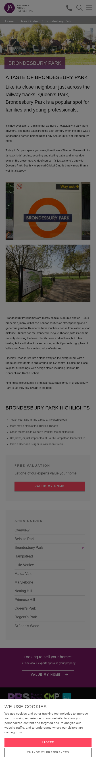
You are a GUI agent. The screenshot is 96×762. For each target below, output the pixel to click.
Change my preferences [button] (48, 752)
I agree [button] (48, 742)
